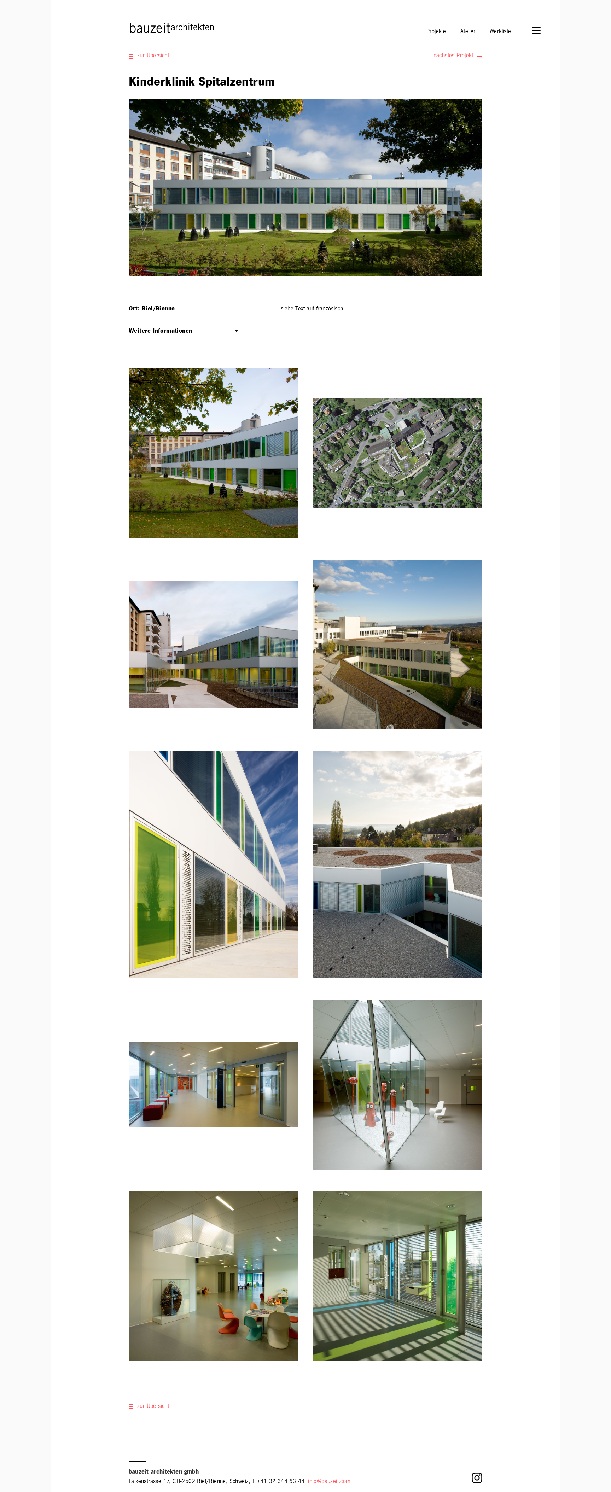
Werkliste (500, 32)
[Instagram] (477, 1480)
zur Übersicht (153, 56)
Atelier (468, 32)
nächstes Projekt (453, 56)
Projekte (436, 32)
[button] (539, 31)
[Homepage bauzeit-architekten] (141, 27)
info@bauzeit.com (329, 1482)
